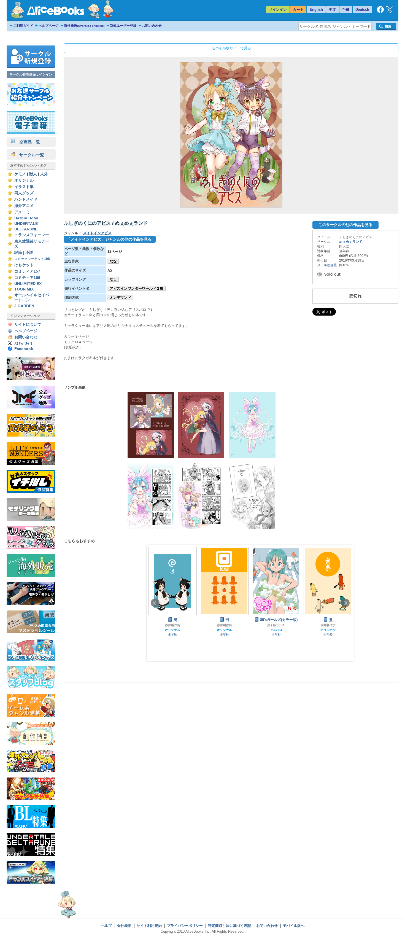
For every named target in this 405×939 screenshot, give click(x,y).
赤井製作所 (172, 625)
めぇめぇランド (350, 242)
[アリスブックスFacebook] (380, 12)
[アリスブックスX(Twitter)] (389, 12)
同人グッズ (24, 193)
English (316, 9)
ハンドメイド (25, 199)
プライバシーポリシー (185, 926)
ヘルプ (106, 926)
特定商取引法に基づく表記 (229, 926)
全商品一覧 (27, 142)
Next (345, 603)
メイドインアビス (97, 233)
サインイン (278, 9)
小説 (29, 253)
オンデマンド (120, 297)
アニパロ (276, 629)
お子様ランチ (276, 625)
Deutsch (362, 9)
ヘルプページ (48, 26)
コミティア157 (27, 271)
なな (113, 261)
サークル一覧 (29, 154)
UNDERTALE (26, 224)
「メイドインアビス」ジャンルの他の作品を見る (109, 239)
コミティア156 (27, 278)
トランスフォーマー (31, 235)
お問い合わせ (152, 26)
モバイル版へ (293, 926)
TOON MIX (24, 289)
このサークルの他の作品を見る (345, 224)
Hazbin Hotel (26, 218)
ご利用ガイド (23, 26)
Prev (155, 603)
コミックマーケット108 (32, 259)
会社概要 (124, 926)
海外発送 (84, 26)
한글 (345, 9)
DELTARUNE (25, 229)
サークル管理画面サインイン (30, 74)
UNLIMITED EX (28, 284)
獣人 (33, 174)
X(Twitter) (23, 343)
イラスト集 (24, 187)
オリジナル (24, 180)
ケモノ (20, 174)
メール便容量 (327, 265)
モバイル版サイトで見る (231, 48)
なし (113, 279)
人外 (44, 174)
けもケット (24, 265)
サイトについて (27, 324)
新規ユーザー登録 (123, 26)
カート (298, 9)
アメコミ (22, 212)
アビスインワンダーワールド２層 (136, 288)
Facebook (23, 349)
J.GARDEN (24, 306)
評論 (18, 253)
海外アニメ (24, 206)
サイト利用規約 (149, 926)
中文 (332, 9)
